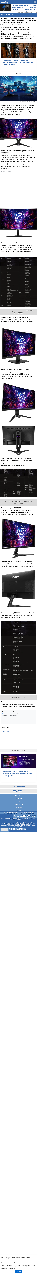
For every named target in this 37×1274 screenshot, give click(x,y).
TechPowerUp (6, 731)
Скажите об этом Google (8, 713)
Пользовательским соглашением (10, 1264)
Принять (18, 1271)
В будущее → (19, 791)
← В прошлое (18, 786)
